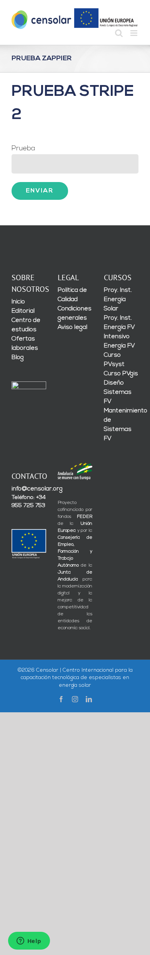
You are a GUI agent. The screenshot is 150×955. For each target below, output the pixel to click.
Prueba (23, 148)
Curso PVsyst (114, 360)
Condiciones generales (75, 313)
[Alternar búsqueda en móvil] (119, 33)
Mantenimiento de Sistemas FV (121, 425)
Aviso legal (72, 327)
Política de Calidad (72, 295)
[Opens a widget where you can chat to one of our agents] (29, 941)
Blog (18, 357)
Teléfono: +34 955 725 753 (29, 502)
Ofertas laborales (25, 343)
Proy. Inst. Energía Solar (118, 299)
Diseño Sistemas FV (118, 392)
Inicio (18, 302)
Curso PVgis (121, 374)
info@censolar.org (29, 489)
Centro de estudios (26, 325)
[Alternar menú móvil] (134, 33)
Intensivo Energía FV (119, 341)
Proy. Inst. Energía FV (119, 322)
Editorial (23, 311)
